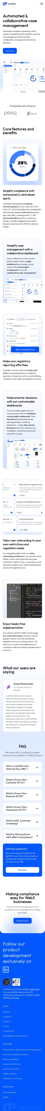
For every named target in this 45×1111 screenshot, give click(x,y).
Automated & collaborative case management (22, 1049)
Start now (10, 51)
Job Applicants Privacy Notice (15, 1036)
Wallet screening (9, 1073)
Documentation (9, 1092)
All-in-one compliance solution (15, 1054)
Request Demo (22, 921)
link (17, 998)
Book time (22, 870)
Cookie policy (8, 1031)
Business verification (11, 1069)
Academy (7, 1021)
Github (5, 1097)
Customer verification (12, 1064)
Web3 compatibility (11, 1059)
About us (6, 1012)
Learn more (34, 989)
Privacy (6, 1026)
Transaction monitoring (12, 1078)
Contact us (7, 1016)
